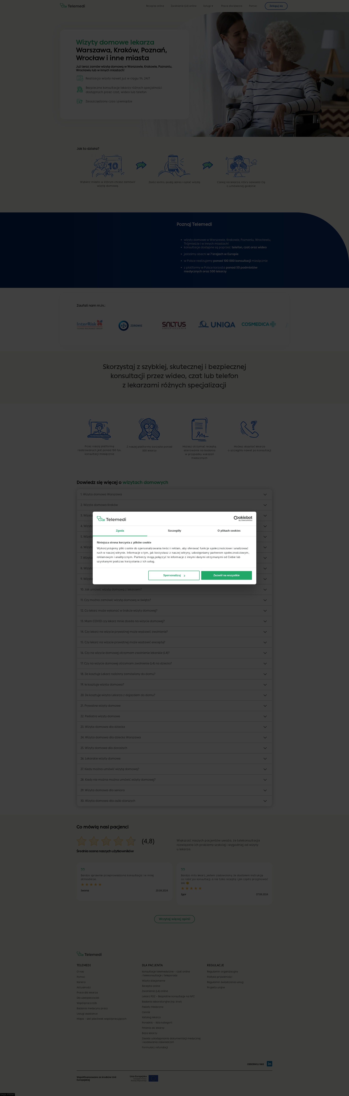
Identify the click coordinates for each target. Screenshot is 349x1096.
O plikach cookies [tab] (229, 530)
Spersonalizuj (172, 575)
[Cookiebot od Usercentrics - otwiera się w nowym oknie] (236, 518)
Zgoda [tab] (120, 530)
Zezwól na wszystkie (226, 575)
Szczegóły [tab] (174, 530)
